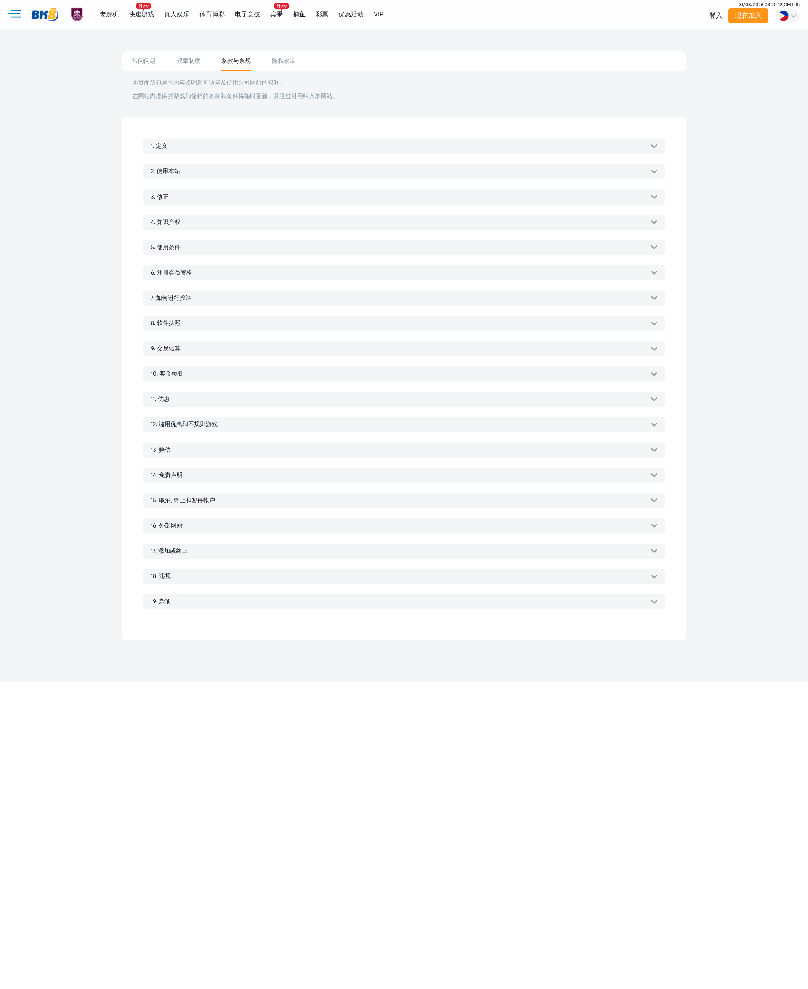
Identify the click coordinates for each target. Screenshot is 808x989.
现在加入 (748, 15)
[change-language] (787, 16)
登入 (716, 15)
